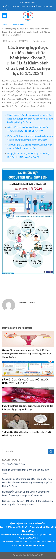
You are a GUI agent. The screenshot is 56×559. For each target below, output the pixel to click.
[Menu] (4, 15)
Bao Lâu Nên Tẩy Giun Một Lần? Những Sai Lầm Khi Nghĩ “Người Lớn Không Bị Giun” (27, 502)
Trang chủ (6, 24)
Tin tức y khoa (19, 24)
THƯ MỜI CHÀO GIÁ (13, 464)
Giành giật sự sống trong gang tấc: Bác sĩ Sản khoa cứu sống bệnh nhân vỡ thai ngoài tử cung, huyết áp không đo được (30, 118)
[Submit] (51, 451)
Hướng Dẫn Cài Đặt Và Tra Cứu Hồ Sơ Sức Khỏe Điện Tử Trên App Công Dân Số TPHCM (26, 493)
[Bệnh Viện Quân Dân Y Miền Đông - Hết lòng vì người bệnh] (28, 16)
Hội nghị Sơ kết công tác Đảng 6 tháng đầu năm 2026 (25, 471)
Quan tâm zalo (27, 2)
